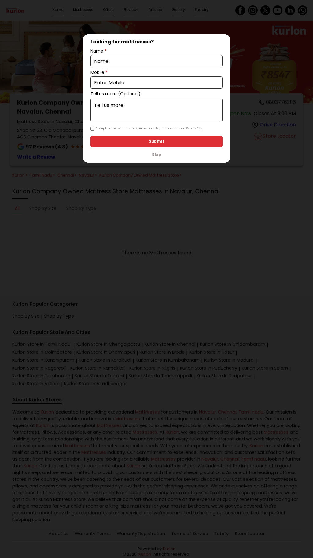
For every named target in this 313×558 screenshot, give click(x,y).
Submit (156, 141)
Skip (156, 155)
